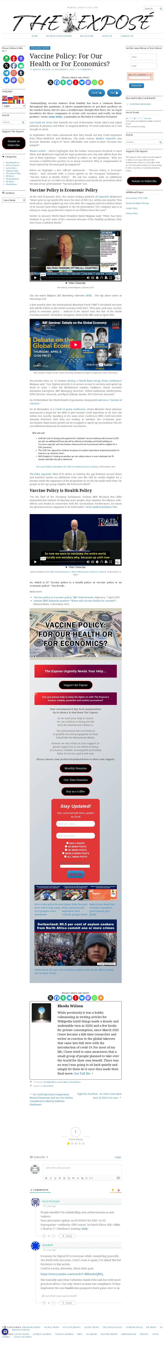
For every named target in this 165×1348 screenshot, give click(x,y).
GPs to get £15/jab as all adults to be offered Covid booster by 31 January (67, 466)
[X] (50, 82)
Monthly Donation (76, 768)
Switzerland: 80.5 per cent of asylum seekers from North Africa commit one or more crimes (74, 971)
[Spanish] (10, 101)
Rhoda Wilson (41, 69)
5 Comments (85, 69)
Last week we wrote (41, 122)
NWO (79, 1334)
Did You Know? (12, 165)
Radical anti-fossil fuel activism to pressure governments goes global (102, 909)
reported (105, 138)
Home (35, 36)
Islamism (91, 1334)
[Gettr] (75, 82)
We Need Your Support (59, 36)
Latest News (11, 168)
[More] (101, 82)
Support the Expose (76, 685)
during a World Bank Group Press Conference (95, 380)
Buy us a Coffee (75, 791)
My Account (87, 36)
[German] (21, 97)
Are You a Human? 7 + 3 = (75, 863)
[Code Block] (78, 1178)
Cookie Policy (131, 208)
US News (10, 181)
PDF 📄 (114, 92)
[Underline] (55, 1178)
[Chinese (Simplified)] (16, 97)
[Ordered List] (64, 1178)
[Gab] (63, 82)
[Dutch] (5, 101)
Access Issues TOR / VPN (136, 198)
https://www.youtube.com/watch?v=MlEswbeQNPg (72, 1274)
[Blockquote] (73, 1178)
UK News (10, 176)
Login (117, 1157)
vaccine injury (109, 1334)
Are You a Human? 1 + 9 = (140, 74)
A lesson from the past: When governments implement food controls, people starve (74, 909)
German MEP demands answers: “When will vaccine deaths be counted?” (75, 600)
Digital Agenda (64, 1334)
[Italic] (51, 1178)
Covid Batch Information (140, 104)
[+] (91, 1178)
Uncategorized (12, 179)
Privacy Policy (132, 213)
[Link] (82, 1178)
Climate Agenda (42, 1334)
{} (86, 1178)
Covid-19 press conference (70, 409)
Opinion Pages (12, 170)
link (84, 1228)
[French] (21, 101)
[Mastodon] (88, 82)
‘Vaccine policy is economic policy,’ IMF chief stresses (63, 597)
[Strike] (60, 1178)
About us (107, 36)
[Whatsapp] (94, 82)
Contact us (127, 36)
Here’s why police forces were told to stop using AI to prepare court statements (48, 909)
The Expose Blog (13, 173)
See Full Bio (82, 1073)
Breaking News (12, 162)
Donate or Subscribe (14, 143)
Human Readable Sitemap (137, 203)
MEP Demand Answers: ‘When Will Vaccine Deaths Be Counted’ (78, 572)
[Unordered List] (69, 1178)
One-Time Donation (76, 780)
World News (11, 184)
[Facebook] (57, 82)
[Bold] (46, 1178)
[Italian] (16, 101)
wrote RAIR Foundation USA (101, 506)
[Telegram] (69, 82)
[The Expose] (82, 22)
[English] (5, 97)
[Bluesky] (82, 82)
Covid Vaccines (23, 1337)
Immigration (128, 1334)
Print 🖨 (97, 92)
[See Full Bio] (92, 1073)
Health (144, 1334)
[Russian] (10, 97)
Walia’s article (38, 150)
